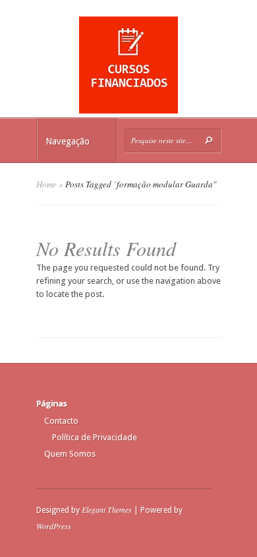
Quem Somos (70, 454)
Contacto (61, 421)
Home (46, 184)
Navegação (67, 141)
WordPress (53, 526)
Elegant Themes (107, 509)
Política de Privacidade (94, 437)
